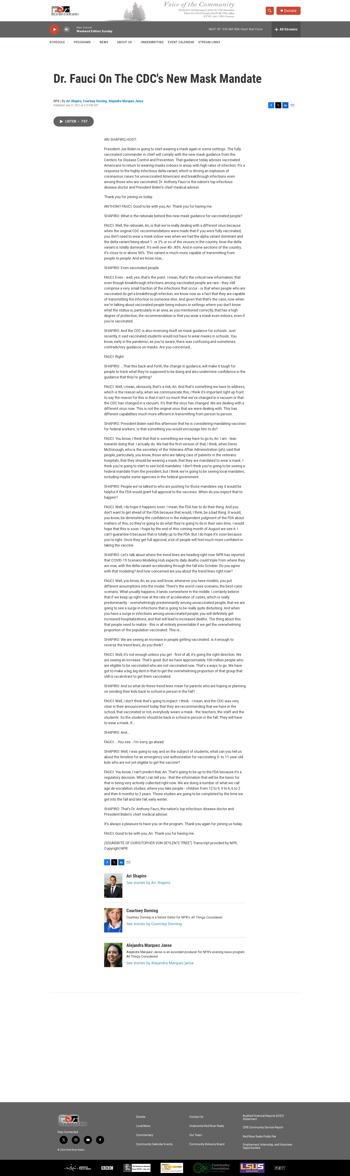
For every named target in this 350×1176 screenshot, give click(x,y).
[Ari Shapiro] (113, 885)
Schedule (57, 42)
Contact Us (196, 1116)
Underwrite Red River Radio (206, 1126)
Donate (290, 11)
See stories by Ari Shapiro (148, 882)
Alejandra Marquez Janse (126, 101)
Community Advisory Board (206, 1144)
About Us (124, 42)
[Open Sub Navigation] (68, 42)
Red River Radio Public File (259, 1136)
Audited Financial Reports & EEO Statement (263, 1117)
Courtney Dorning (95, 101)
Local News (143, 1126)
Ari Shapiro (73, 101)
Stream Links (209, 42)
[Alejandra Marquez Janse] (113, 955)
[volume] (66, 29)
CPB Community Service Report (263, 1127)
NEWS (104, 42)
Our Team (195, 1135)
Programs (82, 42)
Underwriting (152, 42)
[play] (54, 29)
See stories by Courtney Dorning (154, 923)
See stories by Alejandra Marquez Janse (160, 962)
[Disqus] (175, 1047)
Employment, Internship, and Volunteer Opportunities (267, 1146)
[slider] (73, 29)
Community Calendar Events (154, 1144)
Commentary (144, 1135)
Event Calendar (181, 42)
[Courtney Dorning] (113, 920)
